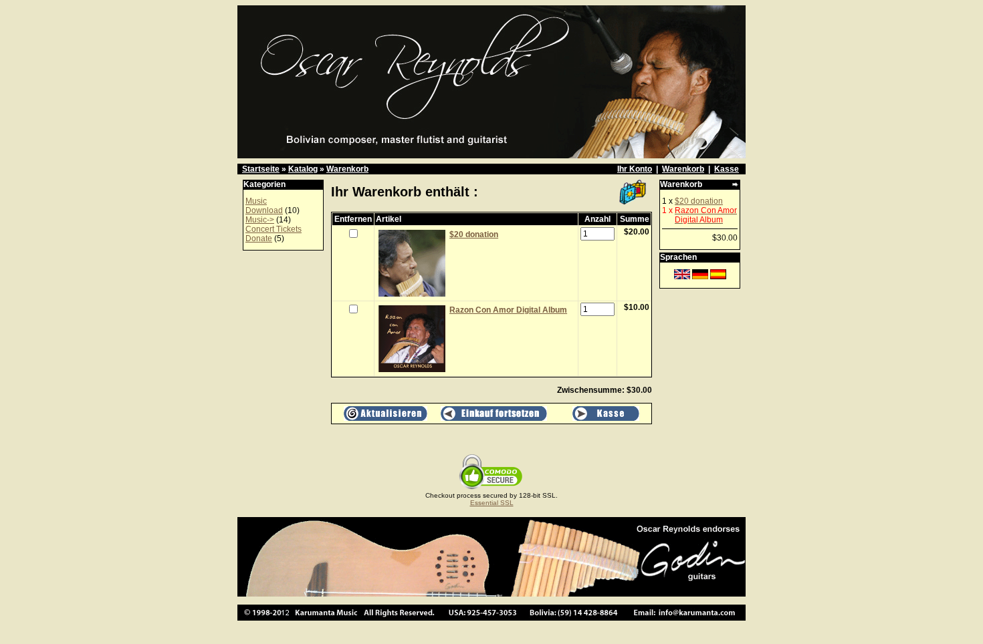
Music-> (259, 219)
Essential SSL (492, 502)
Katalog (303, 169)
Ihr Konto (634, 169)
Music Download (264, 205)
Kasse (726, 169)
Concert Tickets (273, 229)
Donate (258, 238)
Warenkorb (347, 169)
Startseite (261, 169)
